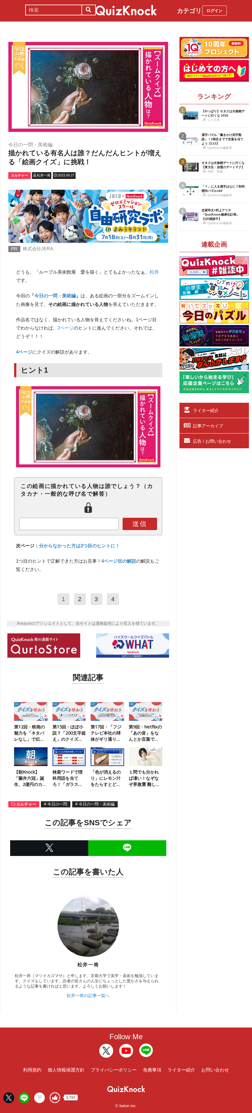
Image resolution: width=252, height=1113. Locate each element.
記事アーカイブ (208, 425)
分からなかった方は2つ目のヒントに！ (79, 545)
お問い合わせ (215, 1069)
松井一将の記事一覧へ (88, 995)
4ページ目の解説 (118, 561)
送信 (139, 523)
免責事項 (152, 1069)
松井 (154, 272)
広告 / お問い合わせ (212, 441)
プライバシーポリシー (114, 1069)
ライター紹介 (206, 410)
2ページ (65, 328)
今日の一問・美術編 (55, 295)
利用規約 (32, 1069)
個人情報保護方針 (66, 1069)
